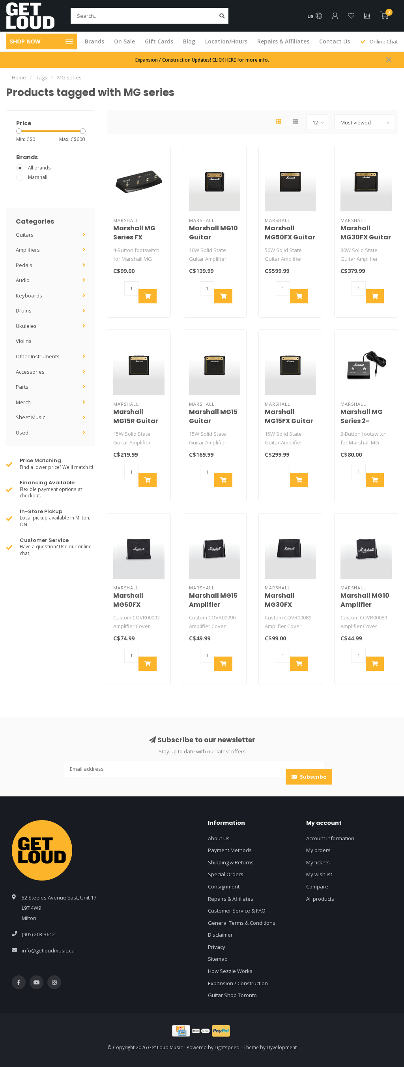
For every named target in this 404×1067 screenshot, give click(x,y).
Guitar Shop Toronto (232, 995)
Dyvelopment (282, 1047)
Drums (24, 310)
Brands (94, 41)
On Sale (124, 41)
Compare (317, 886)
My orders (318, 850)
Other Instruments (38, 356)
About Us (219, 838)
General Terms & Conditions (241, 922)
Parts (22, 386)
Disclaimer (220, 934)
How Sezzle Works (230, 971)
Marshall (37, 177)
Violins (24, 340)
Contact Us (334, 41)
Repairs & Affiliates (283, 41)
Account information (330, 838)
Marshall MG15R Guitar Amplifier (135, 421)
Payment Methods (230, 850)
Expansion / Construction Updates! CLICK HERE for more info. (202, 59)
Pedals (24, 265)
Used (22, 432)
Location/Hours (226, 41)
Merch (23, 402)
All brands (39, 167)
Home (19, 77)
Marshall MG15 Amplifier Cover (213, 604)
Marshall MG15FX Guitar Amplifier (289, 421)
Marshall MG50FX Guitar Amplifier (290, 237)
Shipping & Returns (231, 862)
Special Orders (225, 874)
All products (320, 898)
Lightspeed (227, 1047)
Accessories (30, 371)
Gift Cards (159, 41)
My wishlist (319, 874)
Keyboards (29, 295)
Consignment (223, 886)
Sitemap (218, 958)
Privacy (216, 946)
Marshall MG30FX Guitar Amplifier (365, 237)
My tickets (318, 862)
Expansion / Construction (238, 983)
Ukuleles (26, 325)
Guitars (25, 234)
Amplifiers (28, 249)
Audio (23, 280)
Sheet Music (30, 417)
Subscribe (312, 776)
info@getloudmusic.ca (48, 950)
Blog (189, 41)
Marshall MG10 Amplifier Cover (364, 604)
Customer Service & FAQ (237, 910)
